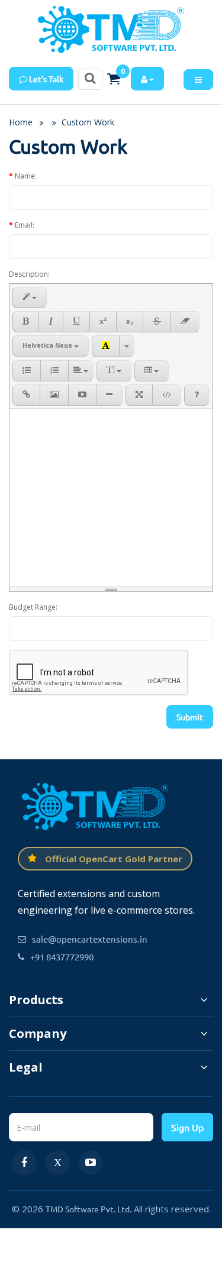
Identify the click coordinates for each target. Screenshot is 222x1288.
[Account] (147, 78)
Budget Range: (33, 607)
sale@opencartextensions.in (89, 938)
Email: (24, 225)
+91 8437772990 (62, 956)
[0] (113, 79)
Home (21, 122)
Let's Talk (45, 78)
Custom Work (88, 122)
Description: (29, 274)
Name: (26, 176)
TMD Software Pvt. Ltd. (88, 1208)
